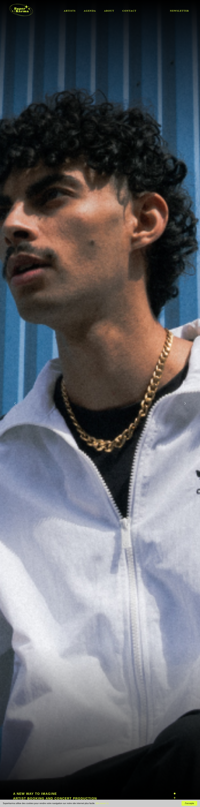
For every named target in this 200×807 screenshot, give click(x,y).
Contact (129, 11)
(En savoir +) (102, 803)
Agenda (90, 11)
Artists (70, 11)
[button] (15, 403)
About (109, 11)
